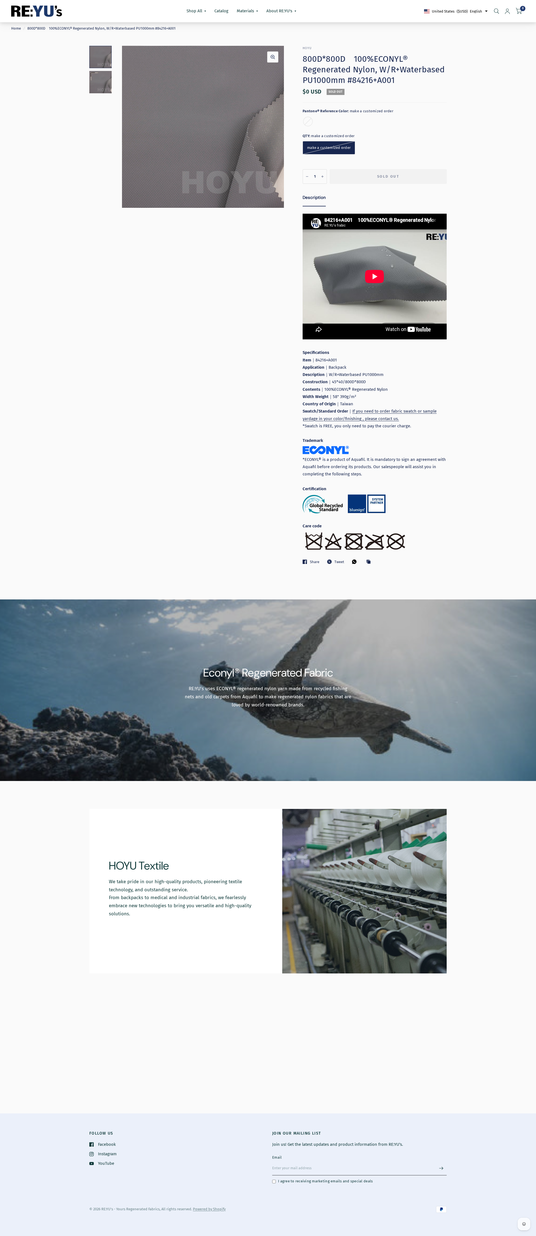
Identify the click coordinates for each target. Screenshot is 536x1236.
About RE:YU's (279, 10)
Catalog (221, 10)
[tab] (314, 198)
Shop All (194, 10)
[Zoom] (272, 57)
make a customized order (308, 121)
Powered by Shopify (209, 1209)
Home (16, 28)
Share (314, 562)
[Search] (496, 11)
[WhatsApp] (355, 561)
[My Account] (507, 11)
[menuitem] (196, 11)
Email (277, 1157)
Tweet (339, 562)
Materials (245, 10)
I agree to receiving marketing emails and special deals (325, 1181)
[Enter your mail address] (441, 1168)
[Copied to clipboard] (370, 562)
